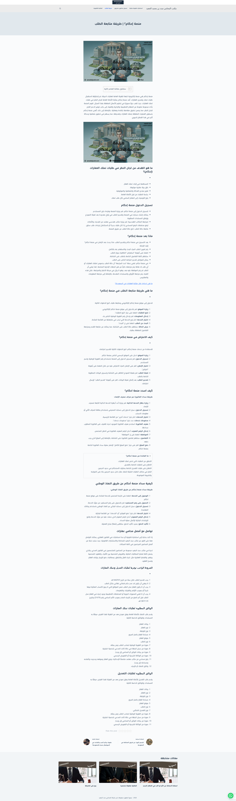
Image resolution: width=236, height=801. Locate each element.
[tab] (118, 465)
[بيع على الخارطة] (77, 772)
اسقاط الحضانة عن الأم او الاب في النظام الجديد (160, 785)
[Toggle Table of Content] (129, 88)
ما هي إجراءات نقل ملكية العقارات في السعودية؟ (134, 283)
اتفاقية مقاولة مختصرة (128, 785)
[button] (230, 795)
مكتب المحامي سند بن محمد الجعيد (161, 8)
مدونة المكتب (108, 8)
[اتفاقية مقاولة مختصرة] (118, 772)
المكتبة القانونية (98, 8)
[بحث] (60, 8)
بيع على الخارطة (90, 785)
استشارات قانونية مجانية (136, 8)
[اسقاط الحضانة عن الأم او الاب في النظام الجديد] (158, 772)
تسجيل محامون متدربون (120, 8)
